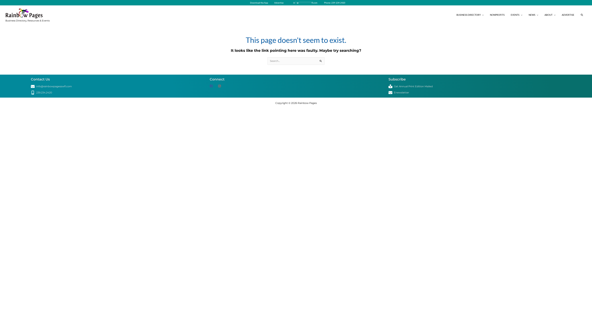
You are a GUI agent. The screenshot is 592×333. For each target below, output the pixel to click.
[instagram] (220, 86)
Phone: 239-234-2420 (334, 2)
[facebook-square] (213, 86)
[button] (582, 14)
